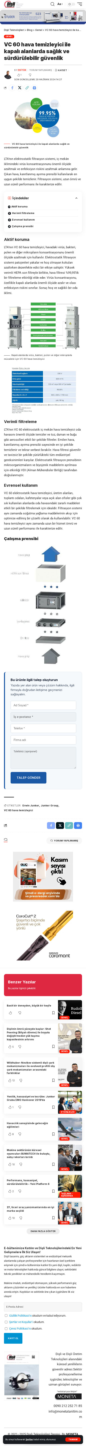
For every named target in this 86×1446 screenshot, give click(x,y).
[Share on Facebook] (12, 87)
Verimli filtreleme (23, 213)
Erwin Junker (30, 805)
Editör (22, 70)
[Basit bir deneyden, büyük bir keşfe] (70, 1009)
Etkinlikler (68, 1112)
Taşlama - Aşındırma (67, 1194)
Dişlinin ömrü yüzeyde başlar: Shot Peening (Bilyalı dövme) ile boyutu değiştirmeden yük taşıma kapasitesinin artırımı (29, 1034)
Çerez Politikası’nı (20, 1328)
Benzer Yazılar (22, 982)
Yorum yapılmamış (40, 70)
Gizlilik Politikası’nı (20, 1315)
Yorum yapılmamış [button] (66, 840)
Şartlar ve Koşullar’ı (21, 1322)
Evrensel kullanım (23, 219)
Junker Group (49, 805)
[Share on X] (19, 87)
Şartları (29, 1439)
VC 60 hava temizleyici (18, 810)
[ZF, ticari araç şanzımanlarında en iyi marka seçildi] (70, 1213)
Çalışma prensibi (22, 226)
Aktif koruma (19, 206)
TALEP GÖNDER (28, 778)
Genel (9, 36)
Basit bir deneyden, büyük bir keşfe (29, 1005)
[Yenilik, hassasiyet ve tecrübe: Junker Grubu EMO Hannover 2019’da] (70, 1102)
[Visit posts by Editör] (8, 75)
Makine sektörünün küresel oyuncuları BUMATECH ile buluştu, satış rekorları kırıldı (28, 1154)
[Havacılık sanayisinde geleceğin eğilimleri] (70, 1129)
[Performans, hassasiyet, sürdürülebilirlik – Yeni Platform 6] (70, 1186)
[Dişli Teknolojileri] (13, 4)
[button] (73, 1439)
